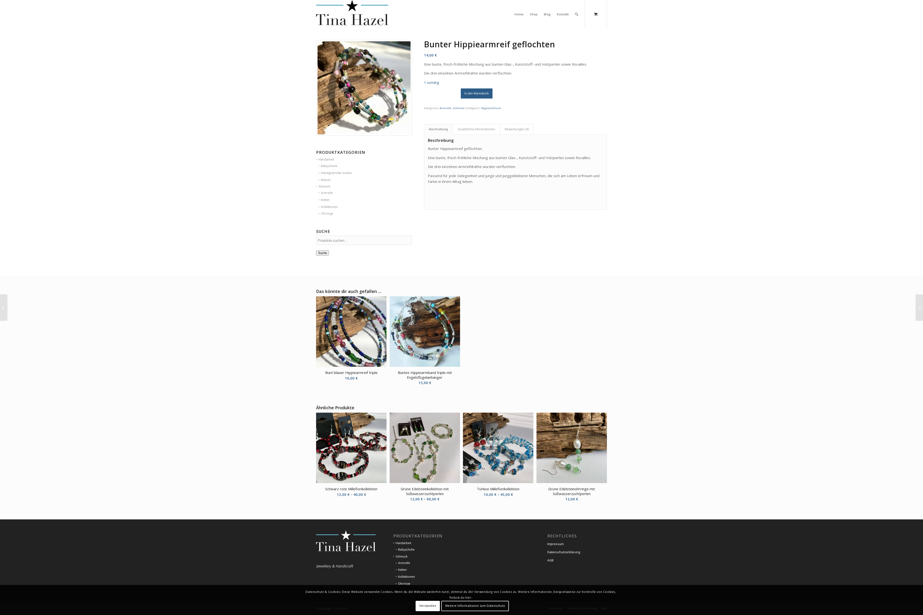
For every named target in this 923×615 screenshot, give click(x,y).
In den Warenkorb (476, 93)
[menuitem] (519, 14)
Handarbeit (403, 543)
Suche (322, 253)
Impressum (555, 544)
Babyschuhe (406, 549)
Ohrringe (404, 584)
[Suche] (576, 14)
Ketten (402, 570)
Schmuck (459, 108)
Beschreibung (438, 129)
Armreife (445, 108)
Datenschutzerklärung (563, 552)
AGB (550, 560)
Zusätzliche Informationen (476, 129)
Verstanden (427, 606)
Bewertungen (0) (517, 129)
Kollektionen (406, 577)
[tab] (438, 129)
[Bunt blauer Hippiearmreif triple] (919, 307)
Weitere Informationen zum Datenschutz (475, 606)
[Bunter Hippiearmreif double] (3, 307)
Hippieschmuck (491, 108)
